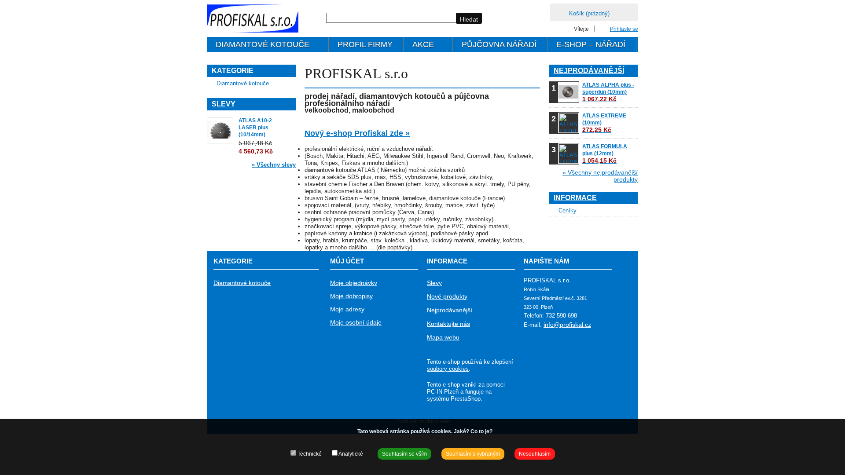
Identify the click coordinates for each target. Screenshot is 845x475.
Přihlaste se (624, 29)
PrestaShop (466, 398)
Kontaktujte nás (448, 323)
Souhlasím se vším (404, 454)
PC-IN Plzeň (443, 391)
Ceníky (567, 210)
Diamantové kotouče (258, 46)
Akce (419, 46)
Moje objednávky (353, 282)
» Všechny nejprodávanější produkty (600, 176)
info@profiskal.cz (567, 324)
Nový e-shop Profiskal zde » (357, 133)
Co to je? (481, 431)
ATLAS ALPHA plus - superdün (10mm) (608, 92)
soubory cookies (448, 368)
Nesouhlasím (535, 454)
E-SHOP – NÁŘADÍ (590, 44)
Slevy (223, 104)
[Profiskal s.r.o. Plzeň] (252, 18)
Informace (575, 197)
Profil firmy (365, 44)
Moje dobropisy (351, 296)
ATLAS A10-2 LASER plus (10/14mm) (255, 127)
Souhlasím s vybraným (473, 454)
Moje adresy (347, 309)
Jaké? (461, 431)
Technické (309, 454)
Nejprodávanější (589, 70)
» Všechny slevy (274, 164)
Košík (589, 13)
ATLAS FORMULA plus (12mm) (604, 153)
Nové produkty (447, 296)
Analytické (350, 454)
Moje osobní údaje (356, 322)
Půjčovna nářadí (499, 44)
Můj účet (347, 261)
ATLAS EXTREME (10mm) (604, 123)
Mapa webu (443, 337)
